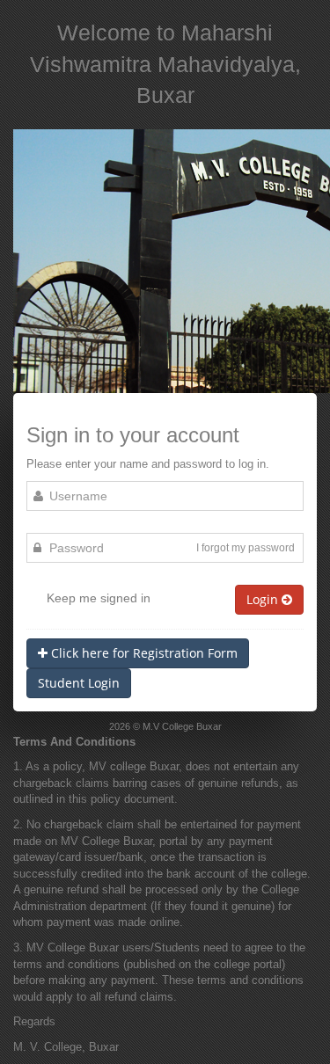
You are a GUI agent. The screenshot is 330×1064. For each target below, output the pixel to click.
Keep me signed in (98, 598)
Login (264, 599)
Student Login (79, 682)
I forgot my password (245, 548)
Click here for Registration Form (143, 653)
